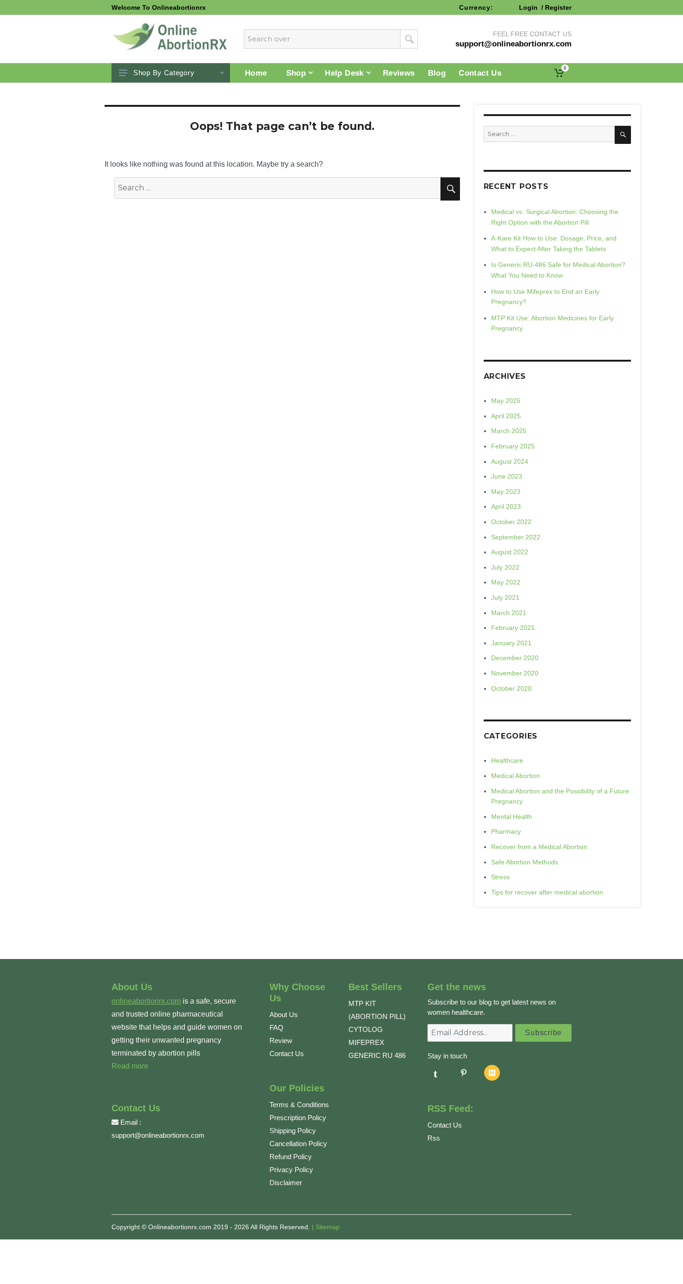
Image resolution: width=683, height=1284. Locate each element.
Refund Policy (290, 1157)
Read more (130, 1066)
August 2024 (509, 461)
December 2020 (515, 657)
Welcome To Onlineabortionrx (159, 7)
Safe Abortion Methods (524, 862)
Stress (500, 877)
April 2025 (506, 416)
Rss (433, 1138)
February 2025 (513, 446)
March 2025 (508, 430)
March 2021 (508, 612)
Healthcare (507, 760)
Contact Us (286, 1053)
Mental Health (511, 816)
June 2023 (506, 476)
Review (280, 1040)
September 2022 (515, 537)
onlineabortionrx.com (146, 1001)
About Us (283, 1014)
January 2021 (511, 643)
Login (529, 7)
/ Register (555, 7)
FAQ (276, 1027)
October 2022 (511, 521)
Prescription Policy (297, 1118)
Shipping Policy (292, 1131)
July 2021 (505, 597)
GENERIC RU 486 (377, 1055)
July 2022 (505, 567)
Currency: (484, 7)
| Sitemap (326, 1227)
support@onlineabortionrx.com (158, 1135)
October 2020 (511, 688)
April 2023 (506, 506)
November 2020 (515, 673)
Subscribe (543, 1033)
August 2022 (509, 552)
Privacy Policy (291, 1170)
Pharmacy (506, 831)
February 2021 (513, 627)
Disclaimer (285, 1183)
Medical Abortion (515, 775)
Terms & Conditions (299, 1105)
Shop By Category (163, 73)
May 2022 (505, 582)
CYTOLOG (365, 1029)
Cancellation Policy (298, 1144)
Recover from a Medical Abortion (539, 846)
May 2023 (505, 491)
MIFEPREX (366, 1042)
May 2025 (505, 400)
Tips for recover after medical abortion (547, 892)
